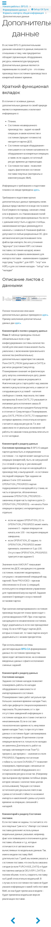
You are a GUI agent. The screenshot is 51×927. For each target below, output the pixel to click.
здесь (36, 189)
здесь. (45, 314)
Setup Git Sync (41, 9)
